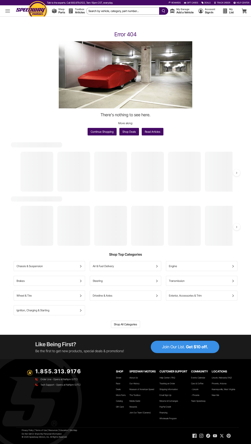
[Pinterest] (229, 436)
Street (118, 377)
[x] (222, 436)
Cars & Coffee (197, 383)
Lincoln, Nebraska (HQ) (222, 377)
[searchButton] (162, 11)
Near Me (215, 395)
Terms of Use (41, 430)
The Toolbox (135, 395)
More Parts (121, 395)
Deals (118, 389)
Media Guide (134, 401)
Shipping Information (168, 389)
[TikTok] (208, 436)
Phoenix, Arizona (219, 383)
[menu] (8, 10)
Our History (134, 383)
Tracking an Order (167, 383)
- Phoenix (195, 395)
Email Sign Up (165, 395)
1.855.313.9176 (58, 371)
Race (118, 383)
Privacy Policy (28, 430)
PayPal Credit (165, 406)
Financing (163, 412)
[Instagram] (201, 436)
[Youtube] (215, 436)
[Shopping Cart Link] (244, 10)
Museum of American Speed (141, 389)
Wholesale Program (168, 418)
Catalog (119, 401)
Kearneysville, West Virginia (223, 389)
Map (75, 430)
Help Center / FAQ (167, 377)
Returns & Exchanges (168, 401)
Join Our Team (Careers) (140, 412)
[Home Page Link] (32, 10)
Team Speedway (198, 401)
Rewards (133, 406)
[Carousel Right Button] (236, 172)
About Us (133, 377)
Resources (53, 430)
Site (71, 430)
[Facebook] (194, 436)
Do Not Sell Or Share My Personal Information (42, 434)
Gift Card (120, 406)
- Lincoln (194, 389)
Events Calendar (198, 377)
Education (63, 430)
